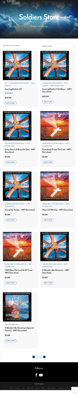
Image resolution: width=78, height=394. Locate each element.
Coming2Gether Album (19, 83)
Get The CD (30, 388)
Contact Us (61, 388)
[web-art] (20, 65)
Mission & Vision (51, 388)
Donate (37, 388)
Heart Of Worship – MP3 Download (57, 210)
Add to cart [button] (10, 103)
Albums (17, 388)
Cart (67, 388)
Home (11, 388)
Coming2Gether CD (13, 89)
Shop (23, 388)
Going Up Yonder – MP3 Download (20, 210)
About (43, 388)
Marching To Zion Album (53, 143)
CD (6, 83)
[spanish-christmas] (20, 307)
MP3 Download (57, 86)
